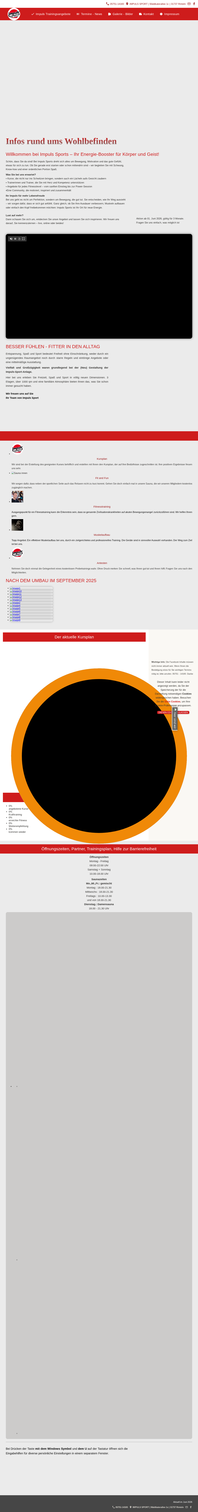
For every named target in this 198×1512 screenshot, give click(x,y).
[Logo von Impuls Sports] (173, 645)
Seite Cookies (172, 701)
